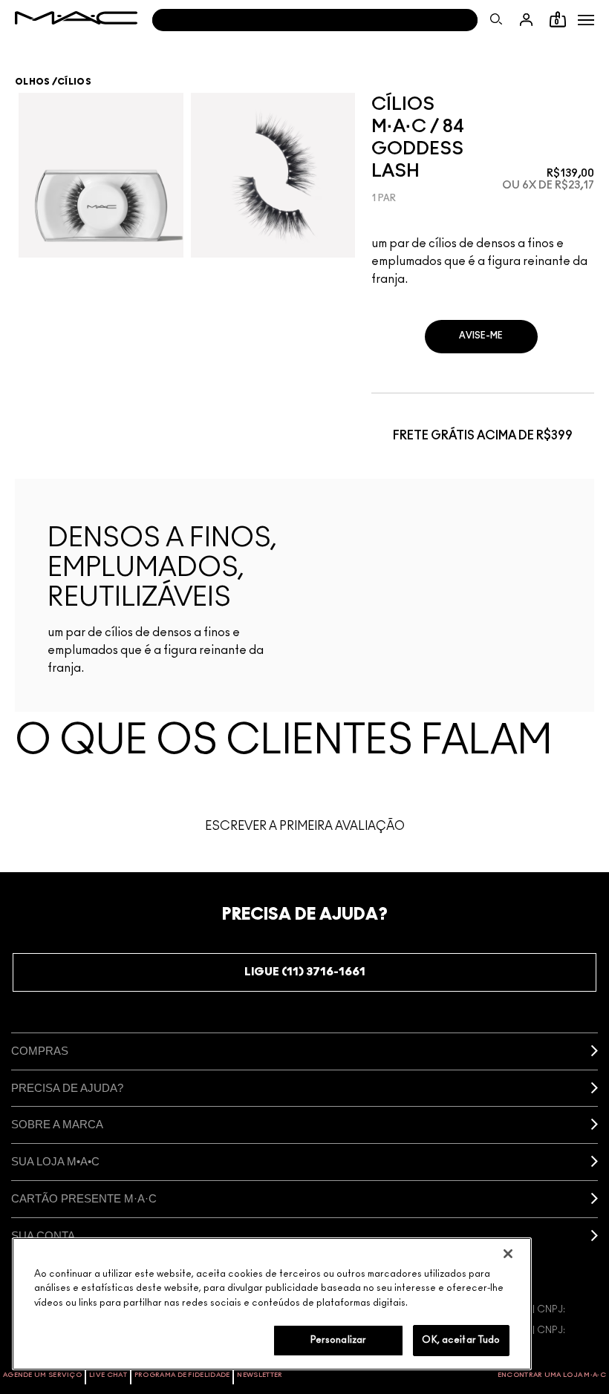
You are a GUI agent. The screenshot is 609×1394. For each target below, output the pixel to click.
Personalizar (338, 1340)
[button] (586, 20)
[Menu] (586, 20)
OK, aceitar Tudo (461, 1340)
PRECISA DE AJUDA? (67, 1088)
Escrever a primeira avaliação (305, 826)
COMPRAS (39, 1050)
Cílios (74, 81)
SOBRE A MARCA (57, 1124)
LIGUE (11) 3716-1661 (304, 972)
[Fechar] (508, 1253)
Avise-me (481, 335)
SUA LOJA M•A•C (55, 1161)
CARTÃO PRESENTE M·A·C (84, 1198)
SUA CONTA (43, 1235)
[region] (272, 1303)
